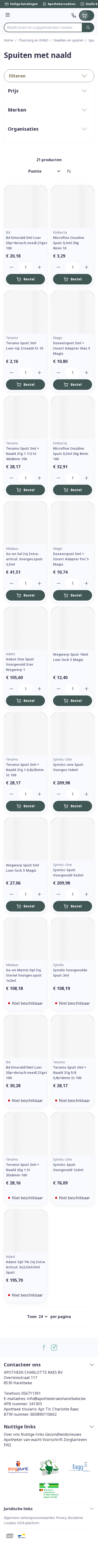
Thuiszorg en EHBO (33, 40)
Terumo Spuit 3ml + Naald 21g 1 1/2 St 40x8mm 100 (22, 453)
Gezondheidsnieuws (63, 1434)
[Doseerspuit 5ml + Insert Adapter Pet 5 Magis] (72, 522)
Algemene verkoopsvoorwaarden (29, 1517)
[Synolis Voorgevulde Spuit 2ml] (72, 939)
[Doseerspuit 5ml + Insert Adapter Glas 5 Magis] (72, 312)
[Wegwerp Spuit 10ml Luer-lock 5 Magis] (72, 628)
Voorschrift (53, 1439)
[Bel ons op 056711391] (73, 15)
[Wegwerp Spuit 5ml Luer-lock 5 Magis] (25, 839)
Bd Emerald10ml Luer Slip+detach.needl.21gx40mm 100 (31, 1072)
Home (8, 40)
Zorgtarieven (75, 1439)
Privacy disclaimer (69, 1517)
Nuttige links (32, 1434)
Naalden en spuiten (68, 40)
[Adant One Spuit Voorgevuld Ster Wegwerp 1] (25, 628)
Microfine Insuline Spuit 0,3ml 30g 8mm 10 (68, 242)
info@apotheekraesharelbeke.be (56, 1398)
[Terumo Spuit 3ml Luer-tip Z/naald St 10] (25, 312)
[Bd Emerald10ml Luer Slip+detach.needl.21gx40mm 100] (25, 1036)
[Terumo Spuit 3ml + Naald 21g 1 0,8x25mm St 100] (25, 733)
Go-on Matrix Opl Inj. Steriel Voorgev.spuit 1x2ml (24, 975)
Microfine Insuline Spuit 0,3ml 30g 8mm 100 (70, 453)
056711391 (31, 1393)
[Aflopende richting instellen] (69, 171)
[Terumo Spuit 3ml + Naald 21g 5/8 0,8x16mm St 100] (72, 1036)
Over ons (12, 1434)
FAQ (7, 1444)
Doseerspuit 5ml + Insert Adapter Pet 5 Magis (71, 558)
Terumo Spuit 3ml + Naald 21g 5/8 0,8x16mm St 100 (69, 1072)
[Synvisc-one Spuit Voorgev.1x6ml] (72, 733)
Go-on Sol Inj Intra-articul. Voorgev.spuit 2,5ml (24, 558)
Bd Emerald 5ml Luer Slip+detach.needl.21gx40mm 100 (31, 242)
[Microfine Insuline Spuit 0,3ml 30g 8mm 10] (72, 206)
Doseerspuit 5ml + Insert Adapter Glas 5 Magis (71, 348)
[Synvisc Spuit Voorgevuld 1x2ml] (72, 1133)
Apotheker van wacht (23, 1439)
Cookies (10, 1523)
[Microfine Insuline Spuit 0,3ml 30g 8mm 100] (72, 417)
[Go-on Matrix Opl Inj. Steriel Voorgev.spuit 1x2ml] (25, 939)
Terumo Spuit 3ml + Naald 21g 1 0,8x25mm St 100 (25, 769)
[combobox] (43, 27)
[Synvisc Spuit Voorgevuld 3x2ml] (72, 839)
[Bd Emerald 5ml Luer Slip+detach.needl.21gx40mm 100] (25, 206)
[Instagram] (54, 1347)
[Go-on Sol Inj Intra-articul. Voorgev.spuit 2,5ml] (25, 522)
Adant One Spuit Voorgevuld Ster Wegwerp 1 (20, 664)
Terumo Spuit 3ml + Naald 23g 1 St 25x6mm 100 (22, 1169)
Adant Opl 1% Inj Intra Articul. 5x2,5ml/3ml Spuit (25, 1267)
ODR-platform (28, 1523)
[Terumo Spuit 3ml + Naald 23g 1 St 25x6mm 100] (25, 1133)
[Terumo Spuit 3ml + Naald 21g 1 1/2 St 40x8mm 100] (25, 417)
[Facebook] (44, 1347)
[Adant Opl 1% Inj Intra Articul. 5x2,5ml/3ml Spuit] (25, 1230)
